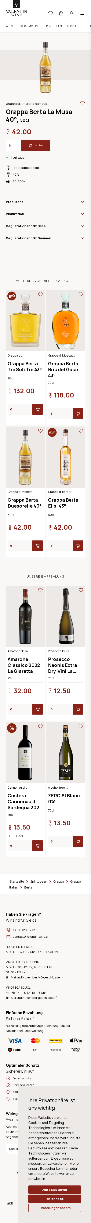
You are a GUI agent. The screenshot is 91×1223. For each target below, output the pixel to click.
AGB (10, 1203)
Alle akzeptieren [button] (54, 1190)
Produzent (14, 202)
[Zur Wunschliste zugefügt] (82, 103)
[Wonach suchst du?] (71, 13)
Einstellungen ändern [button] (55, 1208)
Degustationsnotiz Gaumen (28, 238)
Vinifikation (15, 214)
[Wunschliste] (50, 13)
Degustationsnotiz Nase (26, 226)
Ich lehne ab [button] (55, 1199)
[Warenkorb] (61, 13)
